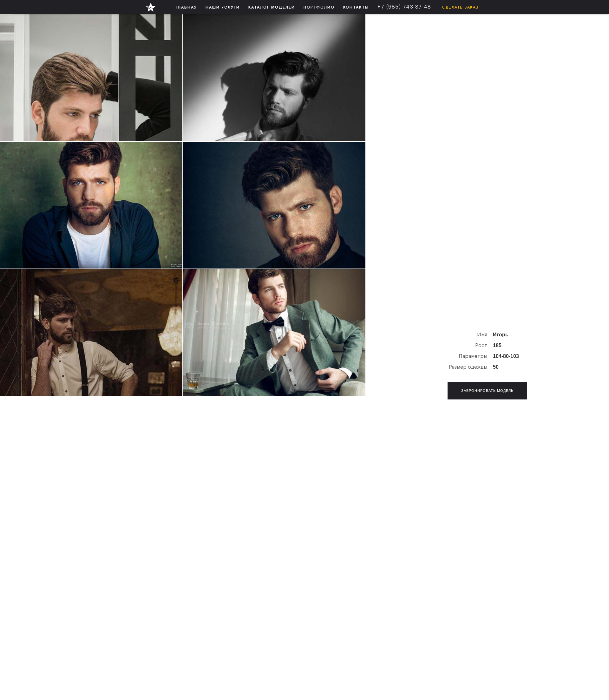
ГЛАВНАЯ (186, 7)
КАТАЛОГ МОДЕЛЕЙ (271, 7)
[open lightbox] (91, 77)
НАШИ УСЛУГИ (223, 7)
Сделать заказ (460, 7)
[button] (223, 7)
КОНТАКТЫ (356, 7)
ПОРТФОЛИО (319, 7)
